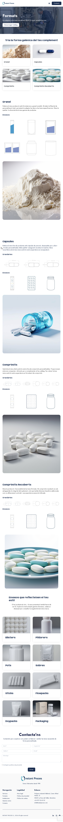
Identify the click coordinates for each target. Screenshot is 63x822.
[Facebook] (59, 815)
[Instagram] (56, 815)
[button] (49, 3)
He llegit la (12, 765)
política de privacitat (16, 765)
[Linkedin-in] (53, 815)
